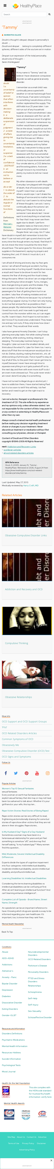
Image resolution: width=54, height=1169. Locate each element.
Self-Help (32, 998)
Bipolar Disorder (9, 983)
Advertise (42, 1137)
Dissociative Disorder (12, 1002)
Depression (7, 990)
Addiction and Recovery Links (21, 446)
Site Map (11, 1137)
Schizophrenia (35, 992)
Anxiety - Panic (9, 977)
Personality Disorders (38, 972)
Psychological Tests (11, 1065)
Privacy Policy (28, 1143)
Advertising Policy (27, 1150)
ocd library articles (12, 449)
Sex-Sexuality (34, 1011)
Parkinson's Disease (37, 965)
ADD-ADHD (8, 958)
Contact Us (31, 1137)
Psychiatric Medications (13, 1039)
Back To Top (7, 931)
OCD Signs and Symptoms (16, 756)
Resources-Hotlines (11, 1052)
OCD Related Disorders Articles (19, 733)
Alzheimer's (7, 971)
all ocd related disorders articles (19, 453)
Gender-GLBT (9, 1015)
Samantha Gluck (12, 35)
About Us (21, 1137)
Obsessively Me (10, 745)
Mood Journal (8, 1071)
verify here (46, 1097)
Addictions (7, 964)
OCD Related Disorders (39, 959)
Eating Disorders (10, 1009)
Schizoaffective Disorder (40, 1017)
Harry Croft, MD (31, 485)
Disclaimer (41, 1143)
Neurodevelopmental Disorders (38, 953)
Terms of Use (13, 1143)
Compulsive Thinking (16, 643)
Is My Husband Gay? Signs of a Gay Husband (23, 831)
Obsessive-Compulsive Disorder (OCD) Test (25, 750)
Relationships (34, 985)
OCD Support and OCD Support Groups (24, 721)
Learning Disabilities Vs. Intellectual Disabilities (24, 878)
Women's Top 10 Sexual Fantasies (18, 788)
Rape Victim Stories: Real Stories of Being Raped (25, 810)
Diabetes (6, 996)
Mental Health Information (14, 1046)
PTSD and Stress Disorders (36, 980)
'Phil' (4, 727)
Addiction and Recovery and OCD (24, 589)
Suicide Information (11, 1059)
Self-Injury (33, 1004)
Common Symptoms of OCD (17, 739)
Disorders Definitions (12, 1033)
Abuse (5, 952)
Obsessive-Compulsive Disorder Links (26, 535)
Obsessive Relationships (18, 697)
